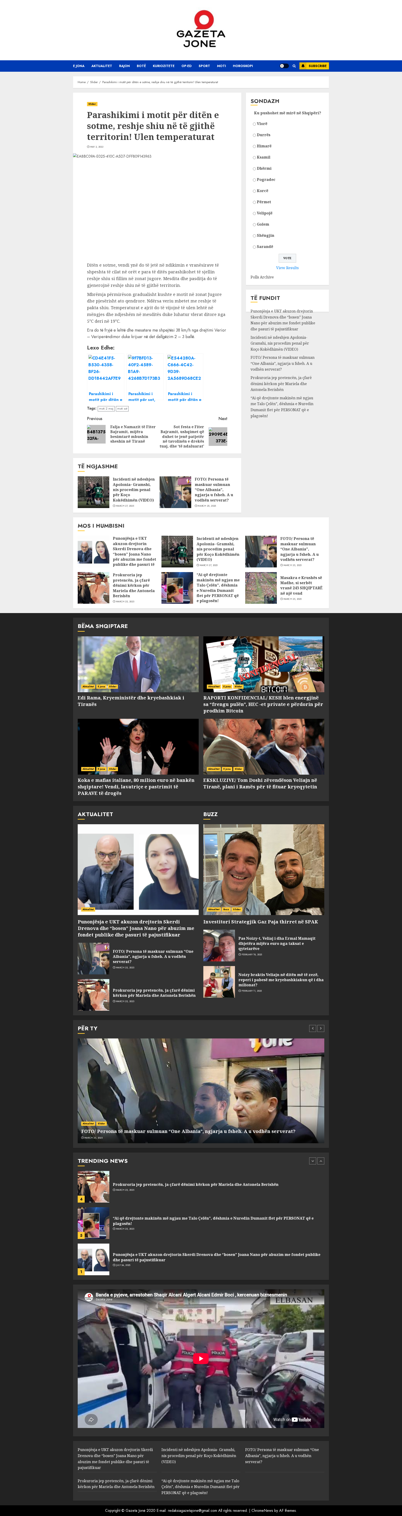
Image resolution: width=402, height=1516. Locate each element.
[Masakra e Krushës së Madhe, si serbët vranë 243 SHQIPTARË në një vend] (261, 588)
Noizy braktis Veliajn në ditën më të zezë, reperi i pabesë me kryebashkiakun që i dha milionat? (281, 980)
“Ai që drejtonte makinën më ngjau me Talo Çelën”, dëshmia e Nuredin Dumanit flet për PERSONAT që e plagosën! (282, 406)
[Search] (294, 66)
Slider (92, 104)
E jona (78, 66)
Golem (263, 224)
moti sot (122, 408)
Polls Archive (262, 277)
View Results (287, 267)
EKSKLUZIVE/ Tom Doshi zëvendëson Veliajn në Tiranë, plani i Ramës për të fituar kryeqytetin (260, 783)
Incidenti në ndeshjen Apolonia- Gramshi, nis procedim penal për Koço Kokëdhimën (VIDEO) (134, 490)
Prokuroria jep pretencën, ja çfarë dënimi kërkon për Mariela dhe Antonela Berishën (281, 383)
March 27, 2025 (125, 506)
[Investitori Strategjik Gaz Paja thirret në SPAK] (263, 869)
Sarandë (265, 246)
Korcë (262, 190)
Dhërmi (264, 168)
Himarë (264, 146)
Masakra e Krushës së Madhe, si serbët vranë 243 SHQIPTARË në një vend (301, 585)
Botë (141, 66)
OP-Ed (186, 66)
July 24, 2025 (123, 1265)
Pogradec (266, 179)
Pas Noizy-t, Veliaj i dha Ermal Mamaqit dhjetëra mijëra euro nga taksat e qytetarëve (276, 943)
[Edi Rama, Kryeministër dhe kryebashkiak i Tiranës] (138, 664)
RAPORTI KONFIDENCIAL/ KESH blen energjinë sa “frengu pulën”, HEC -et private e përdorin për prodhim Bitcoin (263, 704)
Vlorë (262, 123)
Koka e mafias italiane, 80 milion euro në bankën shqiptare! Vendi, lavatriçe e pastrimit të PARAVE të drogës (136, 786)
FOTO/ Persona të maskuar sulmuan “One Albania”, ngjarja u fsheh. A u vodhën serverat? (214, 490)
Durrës (263, 134)
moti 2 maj (106, 408)
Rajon (124, 66)
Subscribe (318, 66)
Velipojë (264, 213)
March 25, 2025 (207, 506)
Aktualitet (101, 66)
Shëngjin (265, 235)
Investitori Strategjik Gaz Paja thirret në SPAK (260, 922)
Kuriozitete (163, 66)
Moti (221, 66)
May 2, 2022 (96, 147)
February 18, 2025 (252, 954)
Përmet (264, 201)
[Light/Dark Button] (284, 66)
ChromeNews (262, 1510)
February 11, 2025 (252, 991)
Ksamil (263, 157)
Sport (204, 66)
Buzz (226, 909)
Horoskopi (243, 66)
